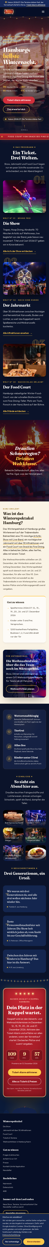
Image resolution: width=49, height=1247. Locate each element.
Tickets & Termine (10, 1138)
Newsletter (7, 1170)
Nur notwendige (12, 1242)
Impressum (7, 1183)
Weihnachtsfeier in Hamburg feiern (17, 1142)
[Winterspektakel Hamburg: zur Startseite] (9, 12)
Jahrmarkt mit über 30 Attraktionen (21, 543)
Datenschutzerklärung (11, 1235)
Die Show (7, 1126)
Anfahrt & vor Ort (10, 1159)
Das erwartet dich (16, 109)
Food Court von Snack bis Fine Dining (25, 546)
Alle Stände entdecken (14, 411)
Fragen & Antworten (11, 1155)
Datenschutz (8, 1187)
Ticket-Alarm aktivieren (35, 5)
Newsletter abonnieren (16, 1213)
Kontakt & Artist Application (14, 1166)
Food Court (7, 1134)
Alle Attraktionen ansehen (16, 333)
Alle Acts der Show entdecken (18, 251)
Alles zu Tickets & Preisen (24, 1081)
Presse (6, 1162)
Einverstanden (33, 1242)
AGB (5, 1191)
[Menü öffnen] (43, 12)
